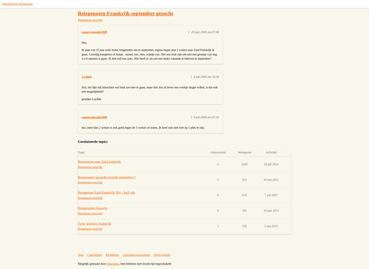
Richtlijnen (112, 255)
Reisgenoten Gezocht (92, 208)
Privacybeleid (162, 255)
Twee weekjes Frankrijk (94, 223)
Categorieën (94, 255)
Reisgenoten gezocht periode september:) (106, 177)
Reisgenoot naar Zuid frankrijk (99, 162)
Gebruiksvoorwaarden (136, 255)
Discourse (113, 263)
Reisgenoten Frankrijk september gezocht (125, 13)
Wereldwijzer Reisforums (17, 4)
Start (80, 255)
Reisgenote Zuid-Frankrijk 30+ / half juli (106, 192)
